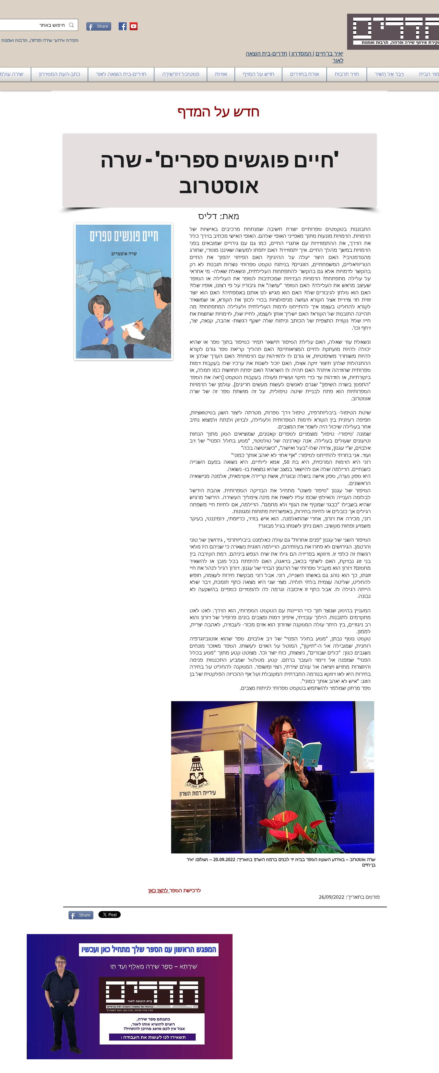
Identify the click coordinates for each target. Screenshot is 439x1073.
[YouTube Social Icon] (134, 26)
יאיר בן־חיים (329, 54)
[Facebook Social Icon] (123, 26)
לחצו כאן (158, 890)
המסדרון (301, 54)
